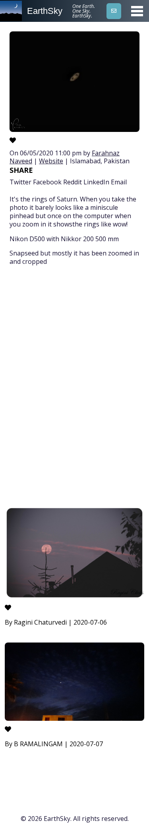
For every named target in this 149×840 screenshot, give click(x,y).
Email (119, 182)
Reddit (72, 182)
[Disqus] (74, 387)
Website (51, 161)
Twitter (20, 182)
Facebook (47, 182)
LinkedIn (96, 182)
